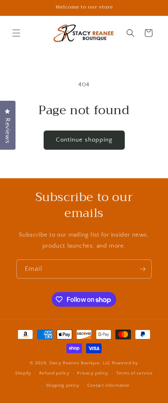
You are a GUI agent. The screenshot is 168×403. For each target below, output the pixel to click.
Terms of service (134, 373)
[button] (16, 33)
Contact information (108, 385)
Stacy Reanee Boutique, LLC (80, 363)
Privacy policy (92, 373)
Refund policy (54, 373)
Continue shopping (84, 139)
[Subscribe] (142, 269)
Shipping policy (63, 385)
